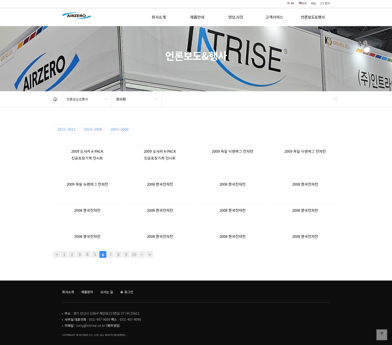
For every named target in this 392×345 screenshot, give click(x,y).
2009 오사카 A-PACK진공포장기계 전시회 (87, 154)
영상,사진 (235, 17)
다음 (142, 254)
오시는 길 (106, 292)
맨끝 (149, 254)
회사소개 (159, 17)
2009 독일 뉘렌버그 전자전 (232, 151)
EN (304, 3)
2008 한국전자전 (160, 184)
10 (134, 254)
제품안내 (197, 17)
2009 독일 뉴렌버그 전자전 (87, 184)
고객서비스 (274, 17)
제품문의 (87, 292)
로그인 (128, 292)
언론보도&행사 (313, 17)
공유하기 (333, 99)
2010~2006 (93, 129)
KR (292, 3)
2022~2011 (66, 129)
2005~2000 (119, 129)
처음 (56, 254)
